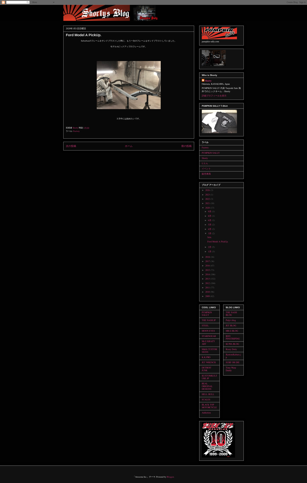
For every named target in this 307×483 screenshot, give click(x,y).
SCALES (206, 399)
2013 (207, 278)
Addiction (206, 412)
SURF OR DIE (233, 362)
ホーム (129, 146)
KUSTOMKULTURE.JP (209, 377)
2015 (207, 270)
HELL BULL (208, 394)
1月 (210, 251)
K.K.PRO (206, 357)
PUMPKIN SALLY (211, 152)
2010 (207, 291)
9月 (210, 211)
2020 (207, 207)
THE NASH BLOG (231, 314)
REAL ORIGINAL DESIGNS (207, 386)
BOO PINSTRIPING (233, 337)
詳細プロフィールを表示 (214, 95)
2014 (207, 274)
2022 (207, 198)
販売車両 (206, 173)
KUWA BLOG (232, 343)
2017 (207, 261)
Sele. (209, 237)
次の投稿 (71, 146)
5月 (210, 224)
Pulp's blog (231, 320)
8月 (210, 215)
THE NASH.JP (209, 320)
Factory (76, 131)
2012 (207, 283)
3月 (210, 233)
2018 (207, 256)
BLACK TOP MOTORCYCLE (209, 406)
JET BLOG (231, 325)
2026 (207, 190)
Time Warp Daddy (231, 369)
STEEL (205, 325)
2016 (207, 265)
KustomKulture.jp (233, 356)
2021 (207, 203)
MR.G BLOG (232, 330)
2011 (207, 287)
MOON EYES (208, 330)
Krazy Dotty (231, 349)
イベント (206, 168)
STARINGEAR (209, 336)
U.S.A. (205, 163)
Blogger (170, 476)
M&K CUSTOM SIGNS (209, 350)
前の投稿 (186, 146)
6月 (210, 220)
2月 (210, 246)
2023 (207, 194)
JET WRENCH (209, 362)
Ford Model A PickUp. (217, 241)
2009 (207, 296)
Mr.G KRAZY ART (208, 342)
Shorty (208, 80)
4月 (210, 229)
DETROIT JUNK (206, 369)
